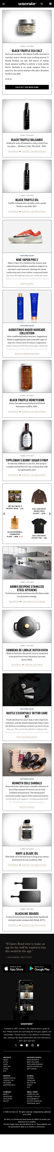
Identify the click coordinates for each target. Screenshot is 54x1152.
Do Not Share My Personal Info (34, 1102)
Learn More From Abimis (33, 601)
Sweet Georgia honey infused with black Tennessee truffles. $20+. (27, 405)
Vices (5, 1069)
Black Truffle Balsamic (27, 140)
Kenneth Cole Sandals (27, 783)
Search (42, 4)
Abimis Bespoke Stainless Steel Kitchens (27, 588)
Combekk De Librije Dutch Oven (27, 650)
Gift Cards (32, 1069)
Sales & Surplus (34, 1066)
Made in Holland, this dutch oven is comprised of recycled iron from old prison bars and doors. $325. (27, 656)
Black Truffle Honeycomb (27, 400)
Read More (13, 151)
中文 (28, 1087)
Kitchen (30, 46)
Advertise (7, 1096)
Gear (5, 1060)
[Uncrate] (27, 3)
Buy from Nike (27, 283)
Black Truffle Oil (27, 200)
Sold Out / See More (34, 664)
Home (22, 46)
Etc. (5, 1071)
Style (5, 1062)
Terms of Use (33, 1094)
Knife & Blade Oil (27, 853)
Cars (5, 1064)
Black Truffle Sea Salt (27, 50)
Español (31, 1078)
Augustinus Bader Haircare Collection (27, 331)
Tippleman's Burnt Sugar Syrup (27, 460)
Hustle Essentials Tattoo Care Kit (27, 715)
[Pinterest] (38, 1045)
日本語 (29, 1085)
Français (31, 1080)
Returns (7, 1082)
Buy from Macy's (27, 807)
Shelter (7, 1066)
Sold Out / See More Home (34, 151)
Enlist (6, 1101)
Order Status (9, 1078)
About (6, 1094)
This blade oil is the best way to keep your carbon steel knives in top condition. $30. (27, 858)
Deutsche (31, 1082)
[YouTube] (21, 1045)
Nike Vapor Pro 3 (27, 259)
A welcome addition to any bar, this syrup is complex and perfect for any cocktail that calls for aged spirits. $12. (27, 466)
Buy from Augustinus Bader (27, 353)
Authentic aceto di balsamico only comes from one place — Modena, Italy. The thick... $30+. (27, 144)
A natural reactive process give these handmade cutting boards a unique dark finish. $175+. (27, 918)
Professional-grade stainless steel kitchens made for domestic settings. (27, 595)
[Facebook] (27, 1045)
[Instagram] (32, 1045)
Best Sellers (33, 1062)
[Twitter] (16, 1045)
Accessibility (33, 1099)
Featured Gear (27, 255)
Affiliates (7, 1099)
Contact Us (8, 1080)
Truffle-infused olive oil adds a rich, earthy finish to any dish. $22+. (27, 204)
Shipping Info (9, 1085)
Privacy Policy (33, 1096)
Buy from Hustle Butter (27, 737)
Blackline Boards (27, 913)
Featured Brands (35, 1064)
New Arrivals (33, 1060)
